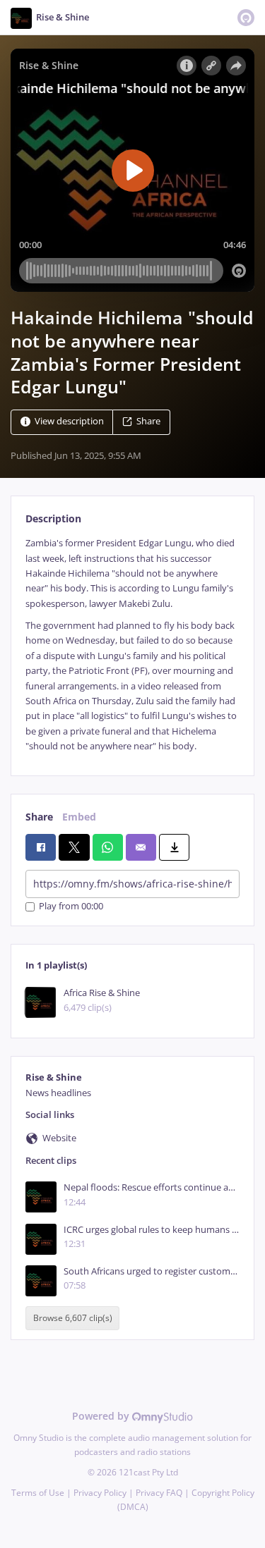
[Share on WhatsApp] (108, 847)
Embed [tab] (79, 816)
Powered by (102, 1416)
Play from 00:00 (71, 906)
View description (69, 422)
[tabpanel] (132, 645)
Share (148, 422)
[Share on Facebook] (40, 847)
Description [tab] (53, 518)
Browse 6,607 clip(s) (72, 1318)
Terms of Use (37, 1493)
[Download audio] (174, 847)
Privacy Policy (99, 1493)
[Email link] (141, 847)
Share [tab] (39, 816)
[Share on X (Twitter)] (74, 847)
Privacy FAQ (159, 1493)
